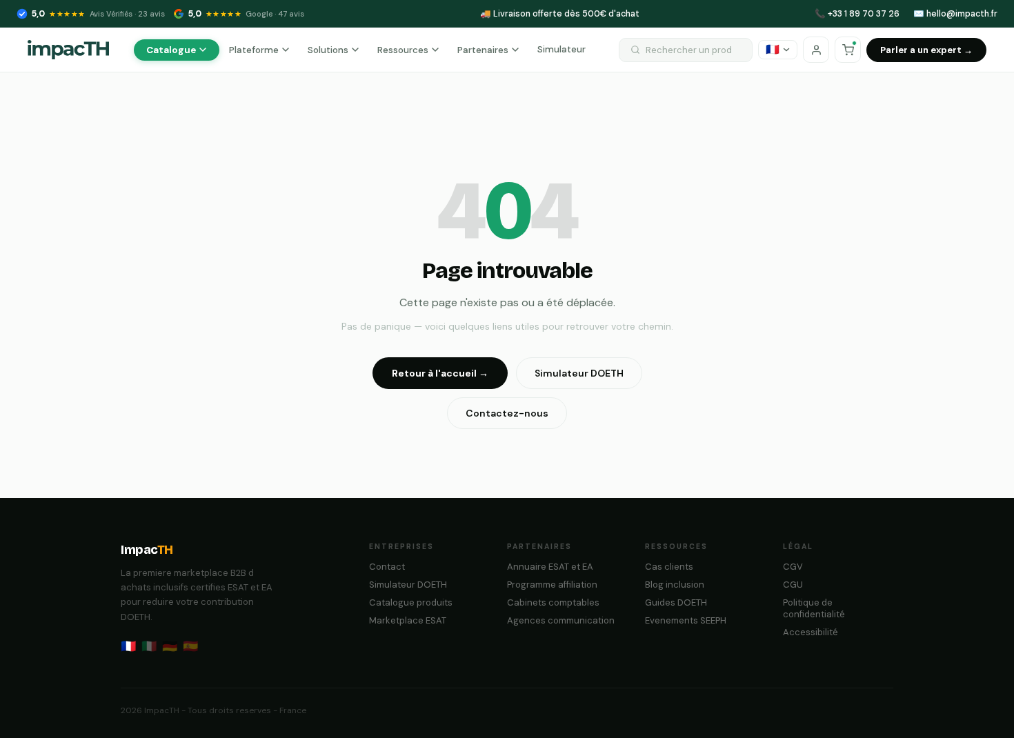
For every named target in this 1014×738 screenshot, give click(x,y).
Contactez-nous (507, 413)
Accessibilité (810, 632)
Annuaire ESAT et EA (550, 566)
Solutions (328, 50)
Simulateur (561, 49)
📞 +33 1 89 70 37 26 (857, 13)
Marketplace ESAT (407, 620)
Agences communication (561, 620)
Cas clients (669, 566)
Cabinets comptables (553, 602)
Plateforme (254, 50)
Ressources (402, 50)
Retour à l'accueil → (440, 373)
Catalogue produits (411, 602)
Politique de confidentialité (814, 608)
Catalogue (171, 50)
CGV (793, 566)
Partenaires (482, 50)
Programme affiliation (552, 584)
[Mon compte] (816, 50)
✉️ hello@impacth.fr (955, 13)
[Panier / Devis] (848, 50)
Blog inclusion (674, 584)
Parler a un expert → (926, 50)
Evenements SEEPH (685, 620)
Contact (387, 566)
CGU (793, 584)
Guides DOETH (676, 602)
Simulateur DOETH (579, 373)
